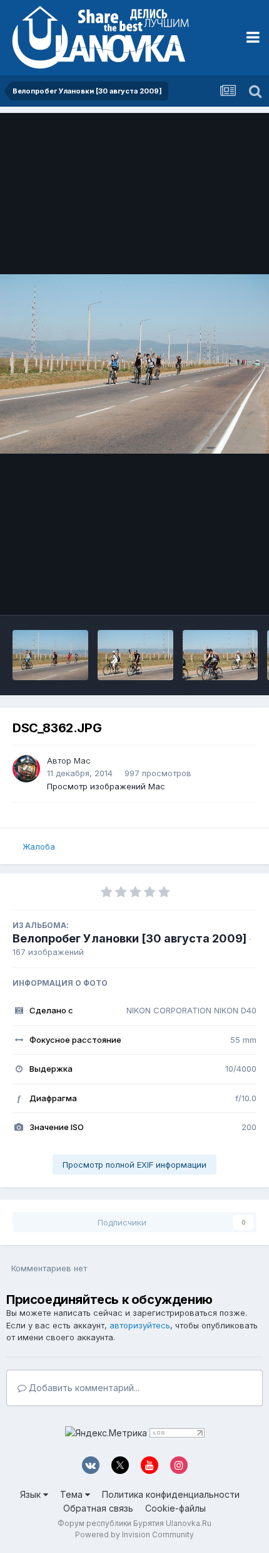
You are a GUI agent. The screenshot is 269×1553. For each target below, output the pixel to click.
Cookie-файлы (175, 1508)
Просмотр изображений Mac (106, 786)
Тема (72, 1494)
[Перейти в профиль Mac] (26, 768)
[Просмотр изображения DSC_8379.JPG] (50, 655)
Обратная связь (98, 1508)
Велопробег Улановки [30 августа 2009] (129, 938)
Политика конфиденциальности (171, 1494)
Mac (82, 760)
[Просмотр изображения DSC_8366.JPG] (220, 655)
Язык (31, 1494)
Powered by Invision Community (134, 1534)
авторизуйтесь (139, 1325)
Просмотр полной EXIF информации (134, 1165)
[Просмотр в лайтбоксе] (134, 364)
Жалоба (39, 846)
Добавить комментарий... (83, 1387)
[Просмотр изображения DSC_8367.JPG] (135, 655)
